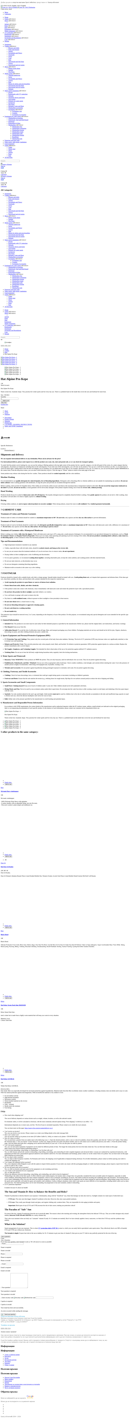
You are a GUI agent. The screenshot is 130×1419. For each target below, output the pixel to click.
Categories (8, 14)
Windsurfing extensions (19, 128)
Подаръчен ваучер (10, 1360)
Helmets (10, 89)
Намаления (8, 1381)
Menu (6, 12)
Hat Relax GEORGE (7, 1079)
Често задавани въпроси (12, 1388)
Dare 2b (3, 863)
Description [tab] (8, 417)
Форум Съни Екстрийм (12, 1377)
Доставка (8, 1361)
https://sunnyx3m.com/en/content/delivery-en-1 (39, 1128)
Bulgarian (32, 7)
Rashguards (8, 34)
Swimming (11, 109)
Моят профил (9, 1379)
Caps (6, 39)
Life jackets (11, 99)
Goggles (14, 113)
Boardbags (15, 137)
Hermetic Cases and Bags (16, 106)
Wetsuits (10, 96)
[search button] (1, 163)
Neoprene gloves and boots (16, 97)
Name (3, 1243)
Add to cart (5, 400)
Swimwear (11, 103)
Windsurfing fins (17, 126)
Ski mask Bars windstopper (10, 791)
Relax (2, 1001)
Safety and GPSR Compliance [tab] (14, 426)
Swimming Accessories (19, 114)
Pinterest (7, 414)
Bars (2, 787)
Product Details (9, 419)
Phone (3, 1254)
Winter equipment (10, 31)
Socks (10, 77)
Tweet (6, 412)
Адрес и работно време (12, 1354)
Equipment (8, 29)
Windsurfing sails (17, 133)
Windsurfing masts (17, 132)
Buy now (4, 402)
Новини (7, 1363)
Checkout (4, 174)
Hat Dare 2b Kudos (7, 867)
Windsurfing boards (18, 135)
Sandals (10, 70)
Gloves (10, 80)
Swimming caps (17, 111)
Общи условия (9, 1365)
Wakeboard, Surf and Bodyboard (18, 120)
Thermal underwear (14, 75)
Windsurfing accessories (15, 108)
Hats (6, 27)
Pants (6, 26)
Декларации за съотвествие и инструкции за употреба (22, 1384)
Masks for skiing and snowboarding (19, 84)
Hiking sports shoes (14, 68)
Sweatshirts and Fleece (15, 79)
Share (6, 411)
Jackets (7, 24)
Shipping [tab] (7, 421)
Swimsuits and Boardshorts (13, 38)
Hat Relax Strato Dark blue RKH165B (13, 1005)
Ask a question (6, 1236)
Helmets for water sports (15, 101)
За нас (7, 1358)
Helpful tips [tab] (8, 423)
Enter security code (7, 1297)
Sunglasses (8, 36)
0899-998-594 (5, 346)
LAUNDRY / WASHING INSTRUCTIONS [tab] (18, 424)
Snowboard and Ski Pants (16, 85)
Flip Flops (11, 72)
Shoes (6, 21)
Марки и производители (12, 1386)
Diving (10, 92)
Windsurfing (12, 125)
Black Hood (4, 934)
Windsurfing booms (18, 130)
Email (3, 1264)
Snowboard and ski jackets (16, 87)
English (14, 7)
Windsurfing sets (17, 138)
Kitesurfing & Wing (14, 123)
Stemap (7, 1382)
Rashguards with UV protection (18, 94)
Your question (5, 1287)
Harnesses (11, 121)
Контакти (8, 1356)
